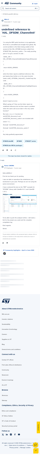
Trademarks (30, 445)
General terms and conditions (11, 349)
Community (5, 370)
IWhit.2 (6, 19)
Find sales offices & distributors (12, 365)
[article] (20, 204)
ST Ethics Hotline (7, 416)
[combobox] (20, 8)
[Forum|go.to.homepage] (13, 3)
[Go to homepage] (6, 303)
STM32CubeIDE (8, 141)
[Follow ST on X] (3, 435)
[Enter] (3, 8)
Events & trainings (7, 380)
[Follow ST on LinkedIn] (7, 434)
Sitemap (4, 400)
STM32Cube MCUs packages (12, 145)
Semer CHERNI (9, 165)
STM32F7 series (30, 141)
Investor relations (7, 319)
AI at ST (4, 385)
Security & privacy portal (9, 426)
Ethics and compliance (9, 411)
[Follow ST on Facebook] (15, 434)
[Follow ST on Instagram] (11, 434)
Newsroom (5, 375)
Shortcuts (5, 395)
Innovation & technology (9, 329)
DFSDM (19, 141)
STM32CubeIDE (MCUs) (10, 14)
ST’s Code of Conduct (9, 421)
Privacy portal (13, 447)
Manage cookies (25, 447)
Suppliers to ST (7, 339)
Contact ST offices (7, 360)
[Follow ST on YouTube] (19, 434)
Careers (4, 334)
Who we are (5, 314)
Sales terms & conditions (17, 445)
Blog (3, 344)
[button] (2, 4)
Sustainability (6, 324)
